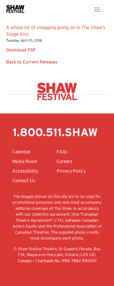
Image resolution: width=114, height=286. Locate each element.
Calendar (21, 152)
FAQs (62, 152)
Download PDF (21, 49)
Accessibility (25, 171)
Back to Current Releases (31, 61)
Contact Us (23, 181)
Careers (64, 162)
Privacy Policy (71, 171)
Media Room (24, 162)
